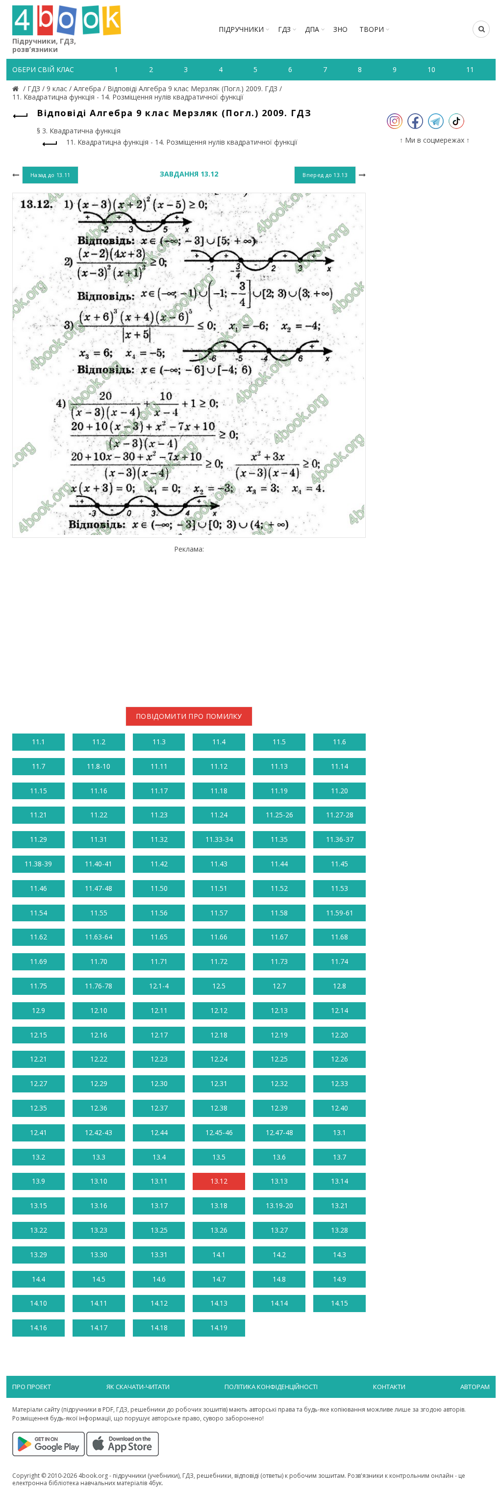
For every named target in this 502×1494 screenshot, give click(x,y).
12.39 (279, 1108)
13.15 (38, 1205)
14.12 (159, 1303)
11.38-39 (38, 863)
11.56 (159, 912)
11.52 (279, 888)
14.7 (219, 1279)
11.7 (38, 766)
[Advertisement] (189, 622)
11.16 (98, 790)
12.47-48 (279, 1132)
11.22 (98, 814)
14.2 (279, 1254)
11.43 (218, 863)
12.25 (279, 1059)
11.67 (279, 936)
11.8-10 (98, 766)
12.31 (218, 1083)
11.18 (218, 790)
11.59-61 (339, 912)
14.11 (98, 1303)
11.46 (38, 888)
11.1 (38, 741)
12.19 (279, 1034)
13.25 (159, 1230)
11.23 (159, 814)
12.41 (38, 1132)
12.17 (159, 1034)
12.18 (218, 1034)
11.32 (159, 839)
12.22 (98, 1059)
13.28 (339, 1230)
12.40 (339, 1108)
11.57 (218, 912)
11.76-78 (98, 985)
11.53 (339, 888)
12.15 (38, 1034)
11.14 (339, 766)
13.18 (218, 1205)
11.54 (38, 912)
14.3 (339, 1254)
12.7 (279, 985)
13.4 (159, 1157)
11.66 (218, 936)
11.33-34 (219, 839)
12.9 (38, 1010)
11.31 (98, 839)
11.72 (218, 961)
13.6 (279, 1157)
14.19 (218, 1327)
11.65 (159, 936)
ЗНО (340, 29)
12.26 (339, 1059)
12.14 (339, 1010)
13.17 (159, 1205)
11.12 (218, 766)
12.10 (98, 1010)
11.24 (218, 814)
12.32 (279, 1083)
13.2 (38, 1157)
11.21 (38, 814)
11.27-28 (339, 814)
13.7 (339, 1157)
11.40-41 (98, 863)
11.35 (279, 839)
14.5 (98, 1279)
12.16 (98, 1034)
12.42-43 (98, 1132)
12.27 (38, 1083)
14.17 (98, 1327)
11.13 (279, 766)
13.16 (98, 1205)
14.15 (339, 1303)
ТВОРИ (371, 29)
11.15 (38, 790)
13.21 (339, 1205)
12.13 (279, 1010)
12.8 (339, 985)
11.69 (38, 961)
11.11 (159, 766)
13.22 (38, 1230)
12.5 (219, 985)
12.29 (98, 1083)
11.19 (279, 790)
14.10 (38, 1303)
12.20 (339, 1034)
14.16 (38, 1327)
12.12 (218, 1010)
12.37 (159, 1108)
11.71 (159, 961)
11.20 (339, 790)
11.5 (279, 741)
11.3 (159, 741)
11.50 (159, 888)
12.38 (218, 1108)
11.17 (159, 790)
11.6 (339, 741)
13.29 (38, 1254)
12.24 (218, 1059)
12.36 (98, 1108)
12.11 (159, 1010)
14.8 (279, 1279)
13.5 (219, 1157)
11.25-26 (279, 814)
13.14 (339, 1181)
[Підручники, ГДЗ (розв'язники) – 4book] (16, 88)
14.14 (279, 1303)
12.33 (339, 1083)
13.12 (218, 1181)
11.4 (219, 741)
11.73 (279, 961)
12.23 (159, 1059)
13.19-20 (279, 1205)
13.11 (159, 1181)
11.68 (339, 936)
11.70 (98, 961)
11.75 (38, 985)
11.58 (279, 912)
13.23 (98, 1230)
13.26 (218, 1230)
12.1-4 (159, 985)
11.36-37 (339, 839)
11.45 (339, 863)
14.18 (159, 1327)
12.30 (159, 1083)
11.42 (159, 863)
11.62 (38, 936)
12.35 (38, 1108)
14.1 (219, 1254)
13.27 (279, 1230)
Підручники (241, 29)
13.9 (38, 1181)
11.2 (98, 741)
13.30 (98, 1254)
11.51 (218, 888)
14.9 (339, 1279)
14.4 (38, 1279)
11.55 (98, 912)
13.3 (98, 1157)
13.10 (98, 1181)
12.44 (159, 1132)
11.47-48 (98, 888)
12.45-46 (219, 1132)
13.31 (159, 1254)
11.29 (38, 839)
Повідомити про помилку (189, 716)
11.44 (279, 863)
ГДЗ (284, 29)
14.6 (159, 1279)
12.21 (38, 1059)
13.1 (339, 1132)
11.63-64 (98, 936)
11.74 (339, 961)
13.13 (279, 1181)
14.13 (218, 1303)
